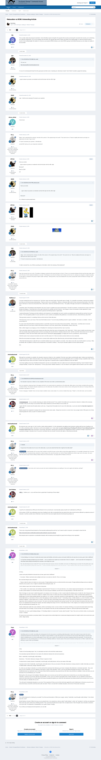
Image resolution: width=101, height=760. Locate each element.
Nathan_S (12, 298)
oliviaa (13, 23)
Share (81, 24)
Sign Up (92, 2)
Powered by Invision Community (50, 757)
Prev (10, 29)
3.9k (13, 146)
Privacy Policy (45, 755)
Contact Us (51, 755)
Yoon (12, 550)
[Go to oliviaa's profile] (8, 24)
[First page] (7, 30)
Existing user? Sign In (82, 2)
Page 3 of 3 (22, 29)
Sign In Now (71, 734)
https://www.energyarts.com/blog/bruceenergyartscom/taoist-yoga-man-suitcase (37, 532)
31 (13, 366)
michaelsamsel (12, 354)
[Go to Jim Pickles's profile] (13, 404)
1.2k (13, 88)
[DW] (12, 76)
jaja (12, 55)
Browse (8, 7)
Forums (7, 10)
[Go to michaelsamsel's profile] (13, 359)
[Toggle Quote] (21, 59)
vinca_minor (12, 117)
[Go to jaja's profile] (13, 60)
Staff (20, 10)
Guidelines (14, 10)
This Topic (88, 7)
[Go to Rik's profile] (13, 40)
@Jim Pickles (22, 451)
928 (13, 67)
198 (13, 47)
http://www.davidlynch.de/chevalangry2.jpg (30, 64)
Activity (14, 7)
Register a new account (30, 734)
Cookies (57, 755)
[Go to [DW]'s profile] (13, 81)
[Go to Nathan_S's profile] (13, 303)
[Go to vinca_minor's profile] (13, 122)
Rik (12, 35)
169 (13, 170)
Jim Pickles (12, 399)
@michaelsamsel (23, 468)
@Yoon (21, 694)
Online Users (26, 10)
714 (13, 411)
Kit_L (12, 134)
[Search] (94, 7)
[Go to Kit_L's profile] (13, 139)
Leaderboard (21, 7)
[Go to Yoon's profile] (13, 555)
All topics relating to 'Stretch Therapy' (26, 24)
